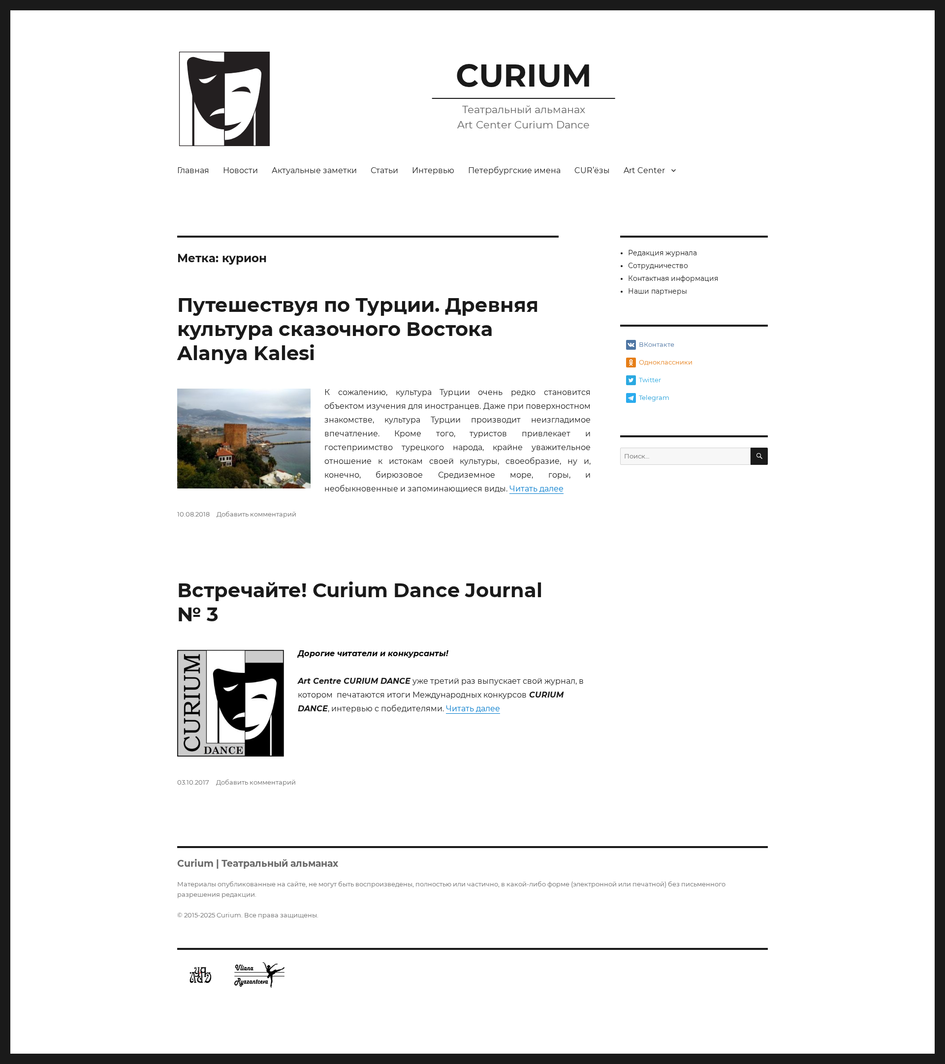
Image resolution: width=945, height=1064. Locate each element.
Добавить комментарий (256, 514)
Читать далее (536, 488)
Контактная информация (673, 278)
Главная (193, 170)
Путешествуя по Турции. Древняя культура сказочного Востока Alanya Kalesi (357, 329)
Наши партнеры (657, 291)
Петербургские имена (514, 170)
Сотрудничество (658, 266)
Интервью (433, 170)
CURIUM (524, 75)
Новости (240, 170)
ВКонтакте (656, 344)
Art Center (644, 170)
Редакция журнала (662, 253)
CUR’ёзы (592, 170)
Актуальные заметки (314, 170)
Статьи (384, 170)
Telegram (654, 397)
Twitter (650, 380)
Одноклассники (666, 362)
